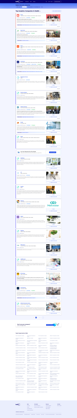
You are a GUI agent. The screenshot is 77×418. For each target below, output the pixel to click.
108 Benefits (28, 64)
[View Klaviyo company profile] (38, 20)
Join (49, 1)
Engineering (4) (24, 71)
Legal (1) (41, 71)
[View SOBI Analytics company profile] (38, 250)
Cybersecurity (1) (38, 71)
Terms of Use (42, 414)
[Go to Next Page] (43, 317)
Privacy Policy (38, 414)
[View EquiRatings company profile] (38, 163)
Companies (27, 1)
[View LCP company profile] (38, 177)
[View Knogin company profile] (38, 141)
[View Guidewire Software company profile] (38, 112)
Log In (52, 1)
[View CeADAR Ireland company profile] (38, 264)
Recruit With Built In (37, 405)
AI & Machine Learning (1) (25, 40)
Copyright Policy (33, 414)
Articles (34, 1)
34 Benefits (28, 109)
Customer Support (48, 405)
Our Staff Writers (29, 408)
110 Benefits (28, 17)
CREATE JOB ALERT (53, 40)
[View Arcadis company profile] (38, 127)
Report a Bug (48, 408)
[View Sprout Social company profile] (38, 36)
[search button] (46, 2)
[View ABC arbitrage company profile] (38, 278)
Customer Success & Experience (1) (31, 71)
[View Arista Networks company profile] (38, 293)
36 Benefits (28, 203)
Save (54, 38)
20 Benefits (29, 49)
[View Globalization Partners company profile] (38, 82)
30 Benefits (28, 290)
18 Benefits (28, 175)
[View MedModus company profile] (38, 236)
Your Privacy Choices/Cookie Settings (50, 414)
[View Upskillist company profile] (38, 192)
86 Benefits (28, 33)
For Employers (57, 1)
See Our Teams (34, 64)
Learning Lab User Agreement (19, 414)
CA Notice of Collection (58, 414)
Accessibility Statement (27, 414)
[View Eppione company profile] (38, 221)
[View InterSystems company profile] (38, 67)
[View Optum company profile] (38, 51)
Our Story (28, 405)
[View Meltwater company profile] (38, 206)
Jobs (31, 1)
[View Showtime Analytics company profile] (38, 97)
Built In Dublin (59, 405)
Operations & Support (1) (25, 132)
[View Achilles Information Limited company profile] (38, 308)
